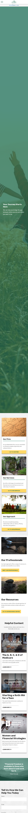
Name (2, 796)
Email (2, 804)
